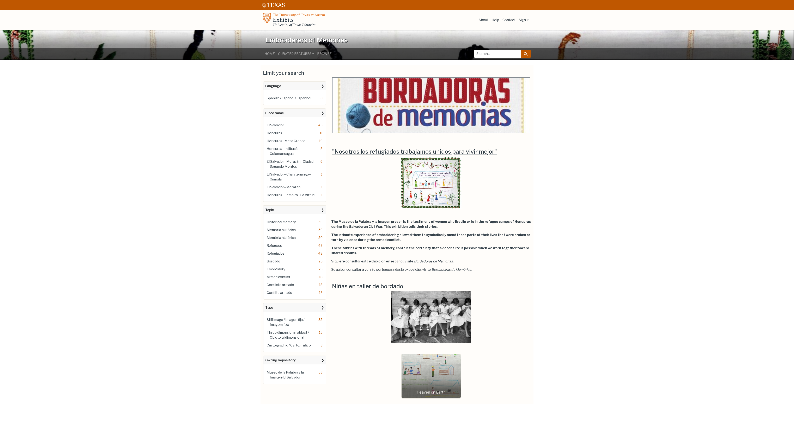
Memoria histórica (281, 230)
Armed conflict (278, 277)
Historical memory (281, 222)
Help (495, 20)
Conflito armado (279, 293)
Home (270, 54)
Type (269, 308)
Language (273, 86)
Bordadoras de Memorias (433, 261)
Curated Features (294, 54)
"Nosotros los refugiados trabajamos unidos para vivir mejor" (414, 151)
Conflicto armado (280, 285)
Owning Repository (280, 360)
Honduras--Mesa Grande (286, 141)
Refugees (274, 246)
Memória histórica (281, 238)
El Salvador (275, 125)
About (483, 20)
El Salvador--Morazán (283, 187)
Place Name (274, 113)
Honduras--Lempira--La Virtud (290, 195)
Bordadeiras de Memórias (451, 270)
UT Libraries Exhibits (294, 20)
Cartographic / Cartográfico (289, 345)
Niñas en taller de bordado (367, 286)
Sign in (524, 20)
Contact (508, 20)
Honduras (274, 133)
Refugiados (275, 253)
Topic (269, 210)
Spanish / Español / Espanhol (289, 98)
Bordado (273, 261)
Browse (324, 54)
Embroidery (276, 269)
